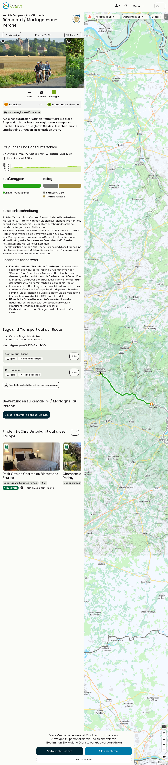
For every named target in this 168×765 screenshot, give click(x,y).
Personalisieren (84, 759)
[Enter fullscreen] (164, 726)
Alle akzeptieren (108, 751)
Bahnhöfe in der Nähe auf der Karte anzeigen (33, 385)
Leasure (156, 16)
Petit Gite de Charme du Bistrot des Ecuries (30, 476)
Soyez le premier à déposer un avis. (26, 414)
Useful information (133, 16)
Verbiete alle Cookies (59, 751)
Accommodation (105, 16)
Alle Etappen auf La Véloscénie (25, 15)
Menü (136, 6)
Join (74, 356)
